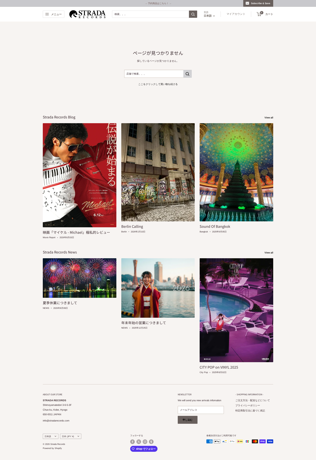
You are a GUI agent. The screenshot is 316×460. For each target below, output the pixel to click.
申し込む (188, 419)
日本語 (48, 436)
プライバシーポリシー (247, 405)
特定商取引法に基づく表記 (250, 410)
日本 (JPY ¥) (68, 436)
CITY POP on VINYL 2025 (219, 367)
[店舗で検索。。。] (187, 74)
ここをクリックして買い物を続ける (158, 84)
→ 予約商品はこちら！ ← (158, 3)
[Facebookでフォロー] (132, 441)
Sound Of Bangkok (215, 226)
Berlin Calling (132, 226)
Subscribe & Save (260, 3)
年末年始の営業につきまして (143, 322)
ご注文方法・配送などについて (252, 400)
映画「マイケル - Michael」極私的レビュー (76, 232)
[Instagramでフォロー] (145, 441)
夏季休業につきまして (60, 302)
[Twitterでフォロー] (138, 441)
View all (269, 117)
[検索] (193, 14)
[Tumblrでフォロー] (151, 441)
